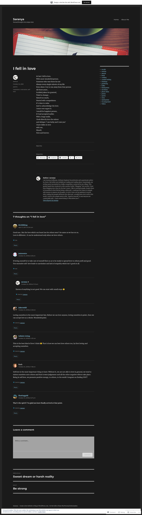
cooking (104, 77)
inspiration (16, 89)
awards (104, 73)
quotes (104, 96)
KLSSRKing (22, 225)
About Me (125, 20)
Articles (104, 71)
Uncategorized (106, 102)
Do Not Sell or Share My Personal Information (63, 506)
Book (103, 75)
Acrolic (104, 69)
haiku (103, 86)
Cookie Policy (42, 512)
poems (15, 87)
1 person (25, 294)
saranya (15, 81)
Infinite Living (24, 336)
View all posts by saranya (50, 200)
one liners (105, 90)
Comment (87, 454)
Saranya (18, 19)
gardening (105, 83)
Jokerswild (22, 308)
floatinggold (23, 396)
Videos (104, 104)
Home (116, 20)
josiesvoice (22, 253)
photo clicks (105, 92)
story (103, 98)
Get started (86, 2)
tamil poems (105, 100)
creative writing (106, 79)
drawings (104, 81)
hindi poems (105, 88)
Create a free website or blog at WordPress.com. (34, 506)
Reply (15, 245)
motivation (23, 89)
